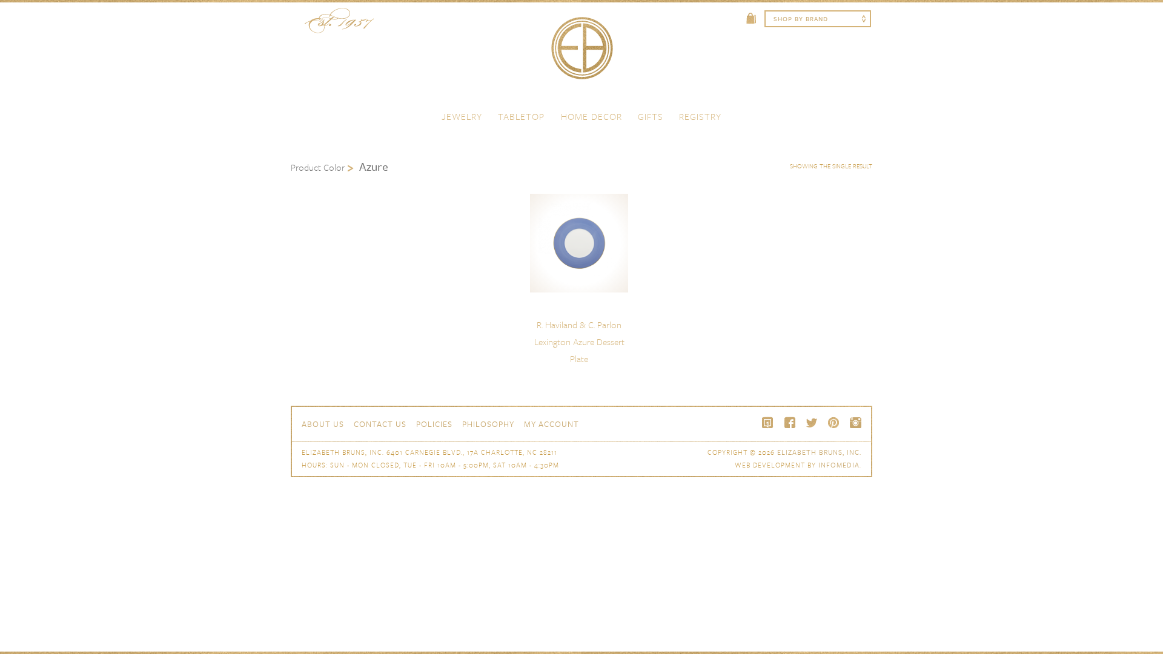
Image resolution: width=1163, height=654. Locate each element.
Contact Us (380, 424)
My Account (551, 424)
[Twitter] (812, 422)
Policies (434, 424)
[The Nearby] (768, 422)
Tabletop (521, 116)
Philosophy (488, 424)
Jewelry (462, 116)
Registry (700, 116)
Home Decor (591, 116)
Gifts (650, 116)
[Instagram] (855, 422)
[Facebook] (790, 422)
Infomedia (839, 465)
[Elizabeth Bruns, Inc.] (581, 54)
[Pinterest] (833, 422)
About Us (323, 424)
